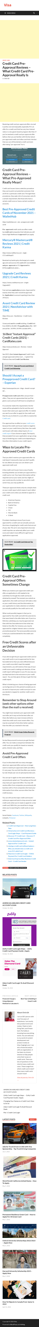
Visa (7, 5)
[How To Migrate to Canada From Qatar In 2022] (19, 1289)
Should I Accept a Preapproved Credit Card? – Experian (18, 379)
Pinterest (12, 818)
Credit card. (6, 418)
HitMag (22, 1324)
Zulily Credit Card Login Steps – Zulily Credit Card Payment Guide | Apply (17, 950)
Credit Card (6, 60)
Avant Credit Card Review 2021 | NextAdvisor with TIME (18, 306)
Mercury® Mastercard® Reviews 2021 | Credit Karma (17, 243)
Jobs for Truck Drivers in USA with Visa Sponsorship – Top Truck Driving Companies (19, 1148)
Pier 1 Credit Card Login (12, 1112)
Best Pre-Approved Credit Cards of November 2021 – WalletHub (19, 213)
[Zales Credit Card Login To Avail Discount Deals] (19, 970)
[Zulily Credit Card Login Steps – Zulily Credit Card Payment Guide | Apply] (19, 930)
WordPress (13, 1324)
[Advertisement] (19, 39)
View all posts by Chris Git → (25, 1079)
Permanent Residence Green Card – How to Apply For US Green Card (18, 1216)
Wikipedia (28, 815)
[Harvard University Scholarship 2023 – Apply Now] (19, 1259)
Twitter (21, 815)
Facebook (15, 815)
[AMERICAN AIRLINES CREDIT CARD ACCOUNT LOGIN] (19, 890)
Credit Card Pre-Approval (17, 868)
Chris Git (6, 78)
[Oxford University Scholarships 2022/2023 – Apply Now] (19, 1231)
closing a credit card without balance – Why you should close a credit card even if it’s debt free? (21, 848)
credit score (30, 423)
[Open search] (34, 13)
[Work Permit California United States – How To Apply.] (19, 1167)
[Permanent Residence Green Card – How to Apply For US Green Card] (19, 1201)
